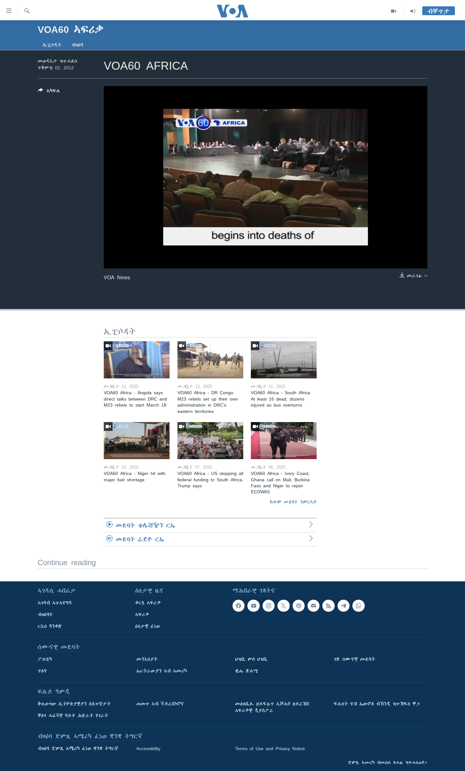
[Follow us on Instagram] (269, 606)
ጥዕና (42, 671)
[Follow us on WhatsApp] (358, 606)
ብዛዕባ (77, 45)
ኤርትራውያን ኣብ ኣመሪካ (161, 671)
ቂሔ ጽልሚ (246, 671)
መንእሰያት (147, 659)
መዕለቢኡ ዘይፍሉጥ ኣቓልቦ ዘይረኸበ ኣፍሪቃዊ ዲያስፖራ (272, 707)
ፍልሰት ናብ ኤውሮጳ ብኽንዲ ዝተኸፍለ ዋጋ (376, 704)
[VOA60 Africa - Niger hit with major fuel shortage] (137, 440)
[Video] (393, 11)
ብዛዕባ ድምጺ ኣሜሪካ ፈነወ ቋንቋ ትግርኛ (78, 748)
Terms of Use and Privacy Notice (270, 748)
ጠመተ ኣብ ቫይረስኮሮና (160, 704)
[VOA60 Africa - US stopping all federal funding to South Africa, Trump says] (210, 440)
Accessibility (148, 748)
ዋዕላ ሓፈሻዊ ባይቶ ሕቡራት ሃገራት (73, 715)
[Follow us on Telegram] (344, 606)
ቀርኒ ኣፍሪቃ (148, 603)
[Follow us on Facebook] (238, 606)
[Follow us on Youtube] (253, 606)
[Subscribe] (313, 606)
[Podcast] (299, 606)
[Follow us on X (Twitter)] (283, 606)
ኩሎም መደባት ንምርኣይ (293, 501)
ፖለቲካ (45, 659)
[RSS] (328, 606)
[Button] (49, 92)
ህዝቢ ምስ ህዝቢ (251, 659)
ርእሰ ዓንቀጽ (50, 626)
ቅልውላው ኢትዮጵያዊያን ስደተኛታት (74, 704)
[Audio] (412, 11)
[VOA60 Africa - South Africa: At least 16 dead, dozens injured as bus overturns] (284, 359)
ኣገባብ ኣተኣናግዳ (55, 603)
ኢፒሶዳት (52, 45)
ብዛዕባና (45, 614)
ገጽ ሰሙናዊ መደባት (354, 659)
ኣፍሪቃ (142, 614)
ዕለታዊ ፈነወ (147, 626)
